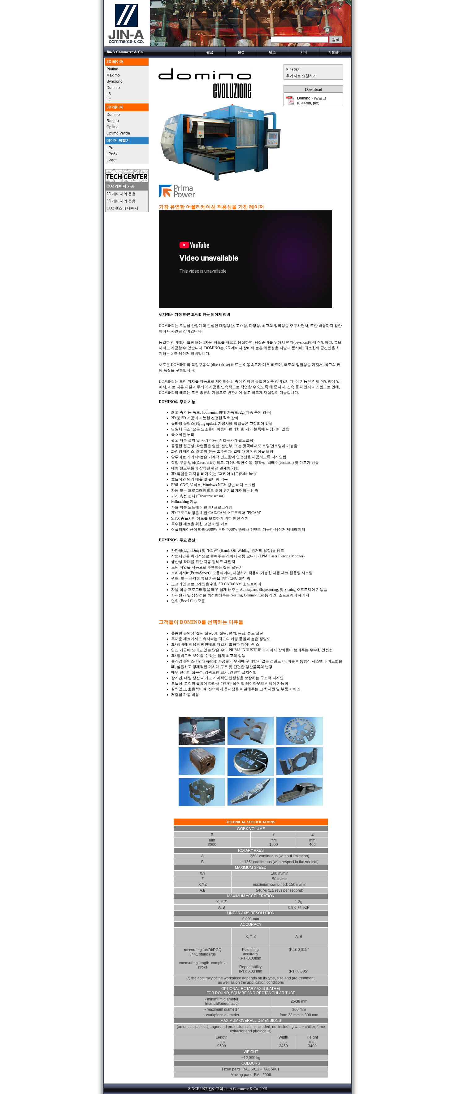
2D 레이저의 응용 (121, 194)
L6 (108, 94)
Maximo (113, 75)
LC (108, 100)
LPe (109, 148)
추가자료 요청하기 (301, 76)
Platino (112, 69)
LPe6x (111, 154)
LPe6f (111, 160)
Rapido (112, 121)
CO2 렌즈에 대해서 (122, 208)
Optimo (112, 127)
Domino (113, 88)
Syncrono (114, 81)
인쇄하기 (293, 69)
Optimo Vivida (118, 133)
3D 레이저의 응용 (121, 201)
